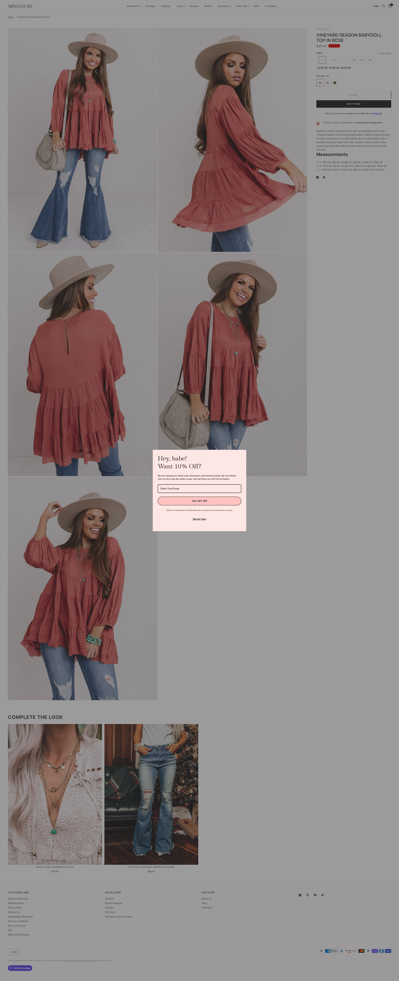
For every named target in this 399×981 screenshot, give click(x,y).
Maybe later (199, 519)
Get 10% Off (199, 500)
